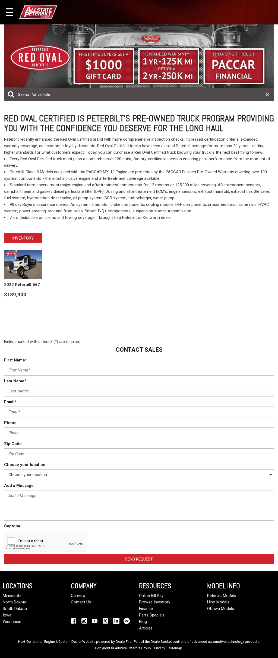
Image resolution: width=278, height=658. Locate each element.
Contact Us (81, 602)
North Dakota (14, 602)
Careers (78, 595)
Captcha (12, 526)
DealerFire (123, 642)
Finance (146, 608)
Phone (10, 422)
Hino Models (218, 602)
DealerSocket (161, 642)
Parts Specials (152, 615)
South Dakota (15, 608)
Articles (146, 628)
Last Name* (15, 381)
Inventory (23, 238)
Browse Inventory (154, 602)
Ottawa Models (220, 608)
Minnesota (12, 595)
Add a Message (19, 485)
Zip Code (13, 443)
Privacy (159, 648)
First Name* (15, 360)
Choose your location (24, 464)
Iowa (7, 615)
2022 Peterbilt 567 (22, 284)
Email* (10, 401)
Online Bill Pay (151, 595)
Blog (143, 621)
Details (20, 308)
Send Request (139, 559)
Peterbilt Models (221, 595)
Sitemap (175, 648)
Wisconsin (12, 621)
